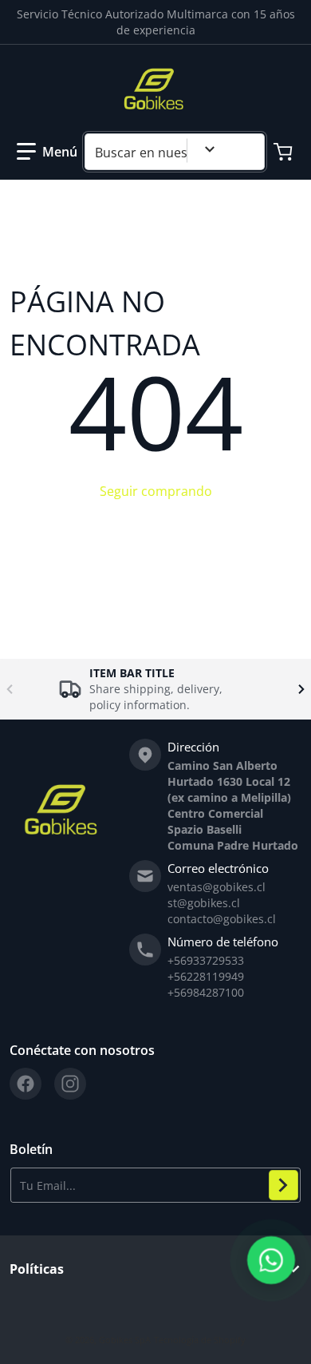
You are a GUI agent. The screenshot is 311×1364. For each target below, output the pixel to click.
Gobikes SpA (125, 1340)
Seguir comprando (156, 491)
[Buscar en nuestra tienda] (246, 152)
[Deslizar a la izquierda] (9, 689)
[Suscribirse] (283, 1185)
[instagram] (70, 1084)
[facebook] (25, 1084)
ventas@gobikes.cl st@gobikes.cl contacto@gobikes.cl (221, 902)
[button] (47, 152)
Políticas (37, 1269)
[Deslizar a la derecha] (301, 689)
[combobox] (175, 151)
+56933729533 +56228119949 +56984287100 (205, 976)
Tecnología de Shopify (200, 1340)
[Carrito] (284, 152)
